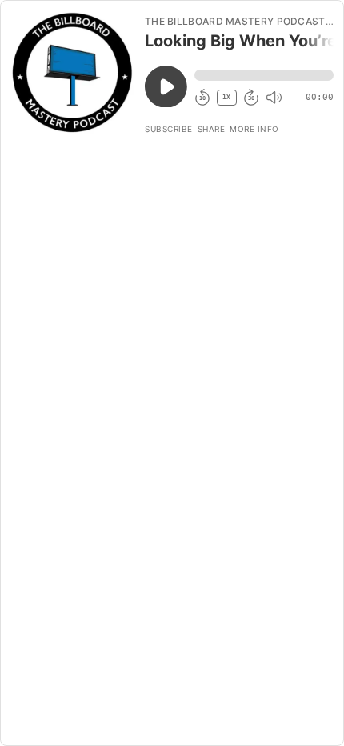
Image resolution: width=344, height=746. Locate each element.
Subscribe (169, 129)
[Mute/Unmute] (274, 97)
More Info (254, 129)
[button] (264, 75)
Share (212, 129)
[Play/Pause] (72, 72)
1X (226, 97)
